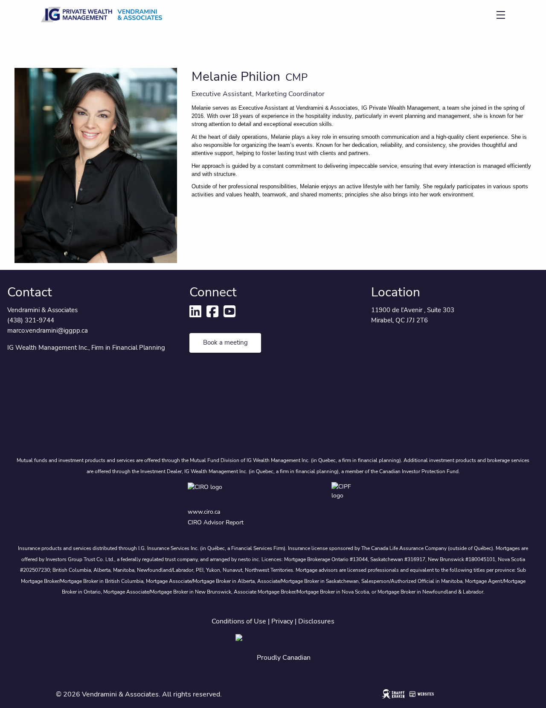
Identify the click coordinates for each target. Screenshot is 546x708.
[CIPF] (344, 492)
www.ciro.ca (204, 512)
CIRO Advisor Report (216, 522)
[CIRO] (225, 492)
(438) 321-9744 (30, 320)
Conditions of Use (239, 621)
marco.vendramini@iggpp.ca (47, 330)
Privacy (282, 621)
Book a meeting (225, 342)
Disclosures (316, 621)
